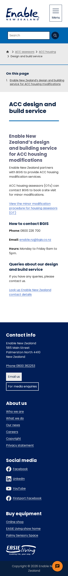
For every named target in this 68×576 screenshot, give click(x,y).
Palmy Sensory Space (22, 535)
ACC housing (47, 52)
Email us (14, 376)
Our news (13, 425)
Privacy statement (20, 445)
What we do (15, 418)
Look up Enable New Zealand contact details (30, 292)
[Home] (8, 51)
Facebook (20, 469)
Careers (12, 432)
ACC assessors (24, 52)
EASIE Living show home (23, 528)
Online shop (15, 522)
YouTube (19, 488)
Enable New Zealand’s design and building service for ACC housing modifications (37, 82)
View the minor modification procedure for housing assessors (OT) (33, 208)
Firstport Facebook (27, 498)
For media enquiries (22, 386)
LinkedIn (19, 479)
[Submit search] (55, 35)
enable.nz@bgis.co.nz (35, 240)
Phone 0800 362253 (20, 366)
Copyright (13, 438)
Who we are (15, 411)
